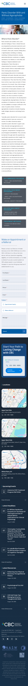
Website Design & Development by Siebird (13, 636)
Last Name (5, 280)
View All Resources (7, 608)
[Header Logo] (9, 3)
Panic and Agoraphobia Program (13, 181)
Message (5, 317)
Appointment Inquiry (10, 304)
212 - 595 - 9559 (14, 365)
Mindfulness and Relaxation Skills (10, 213)
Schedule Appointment (11, 370)
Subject (4, 300)
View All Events (6, 500)
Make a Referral (9, 310)
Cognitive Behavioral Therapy (12, 224)
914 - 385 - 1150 (8, 478)
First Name (5, 273)
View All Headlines (7, 562)
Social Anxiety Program (13, 201)
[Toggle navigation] (24, 3)
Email (4, 295)
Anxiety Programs (11, 194)
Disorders (9, 18)
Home (3, 18)
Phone (4, 287)
